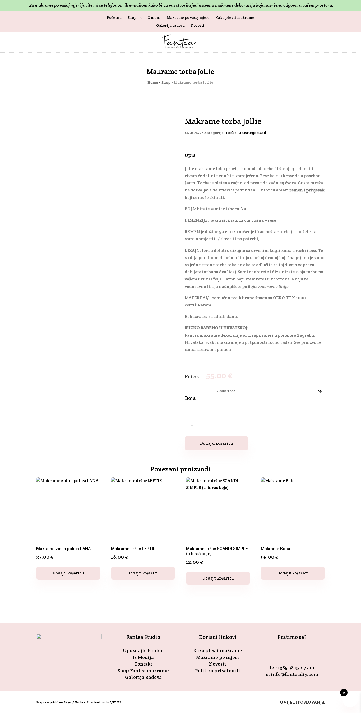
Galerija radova (170, 26)
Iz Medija (143, 657)
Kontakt (143, 664)
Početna (114, 18)
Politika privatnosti (217, 670)
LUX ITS (115, 702)
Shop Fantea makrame (143, 670)
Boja (190, 398)
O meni (154, 18)
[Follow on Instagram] (298, 652)
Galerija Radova (143, 677)
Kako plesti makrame (234, 18)
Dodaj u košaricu (216, 443)
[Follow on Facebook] (285, 652)
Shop (131, 18)
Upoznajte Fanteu (143, 650)
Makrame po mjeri (217, 657)
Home (152, 82)
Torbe (231, 132)
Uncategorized (252, 132)
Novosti (198, 26)
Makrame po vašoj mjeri (188, 18)
